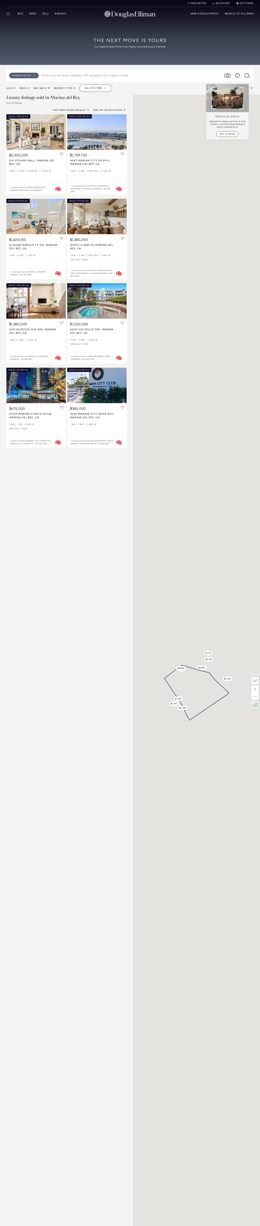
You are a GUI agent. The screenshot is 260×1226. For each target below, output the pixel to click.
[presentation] (36, 132)
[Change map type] (255, 704)
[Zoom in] (255, 689)
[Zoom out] (255, 696)
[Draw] (255, 680)
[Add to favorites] (62, 154)
